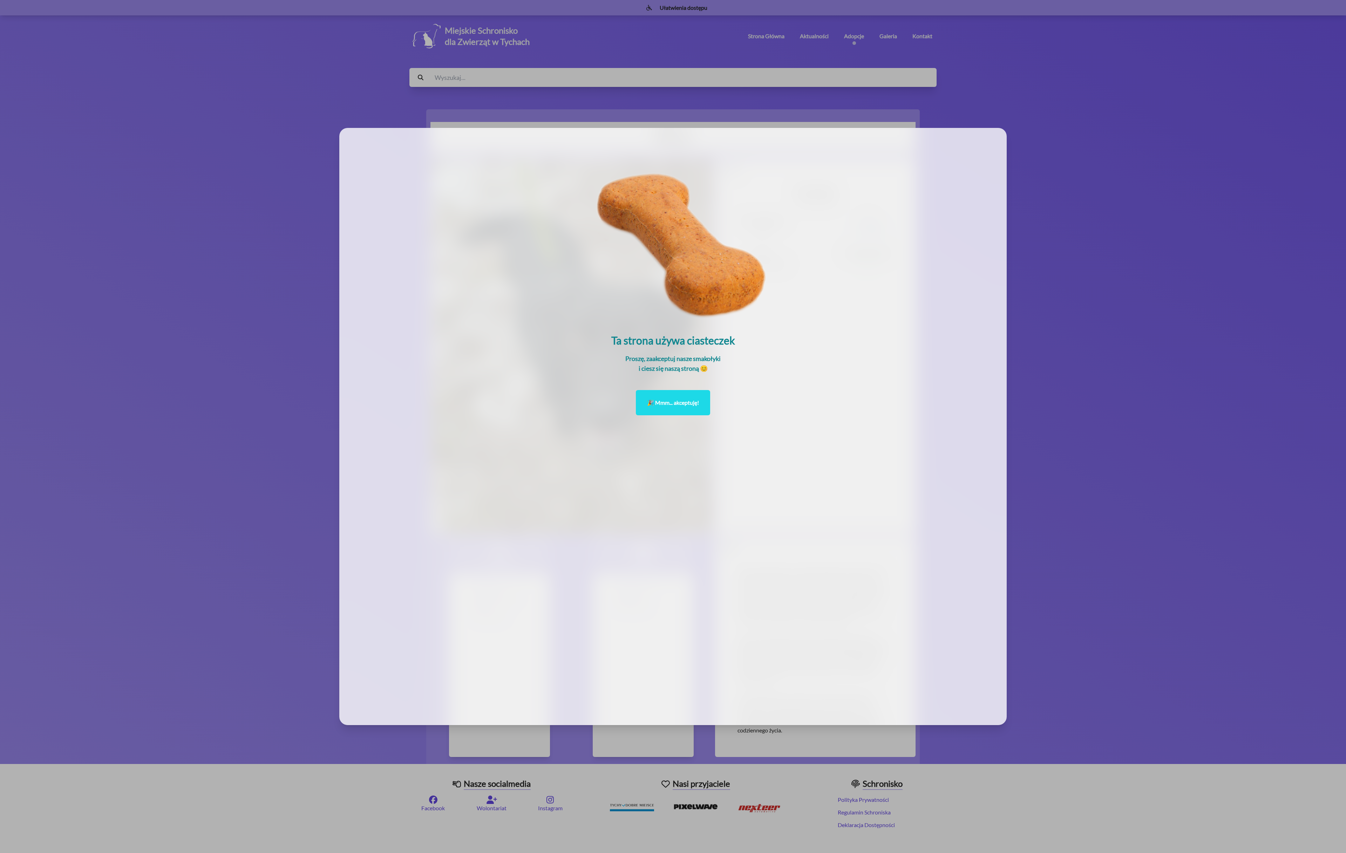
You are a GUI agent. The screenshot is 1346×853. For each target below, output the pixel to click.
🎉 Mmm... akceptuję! (673, 402)
